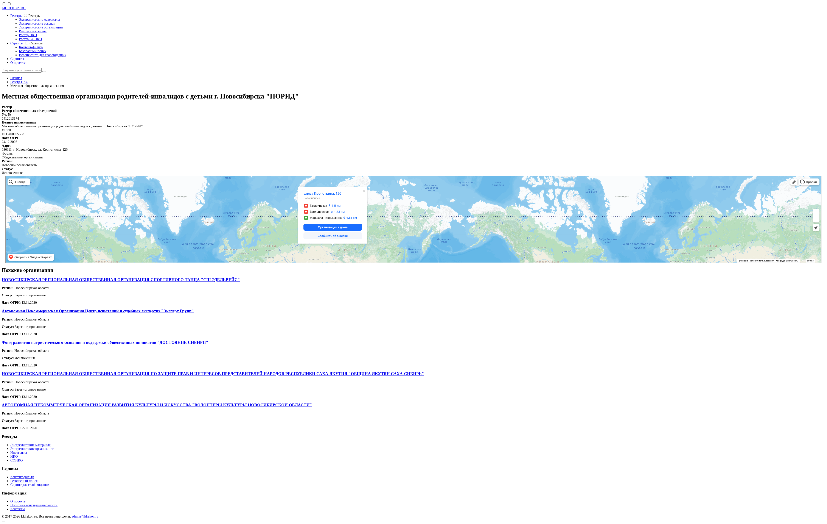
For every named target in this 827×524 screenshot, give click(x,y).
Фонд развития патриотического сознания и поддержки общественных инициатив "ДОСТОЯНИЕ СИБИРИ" (105, 342)
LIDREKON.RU (14, 8)
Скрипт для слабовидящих (30, 484)
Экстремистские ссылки (37, 23)
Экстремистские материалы (39, 19)
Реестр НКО (28, 35)
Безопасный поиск (32, 51)
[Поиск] (44, 71)
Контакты (17, 509)
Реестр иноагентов (33, 31)
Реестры (16, 15)
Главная (16, 78)
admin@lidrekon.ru (85, 516)
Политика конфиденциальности (34, 505)
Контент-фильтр (31, 47)
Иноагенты (18, 452)
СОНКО (16, 460)
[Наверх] (3, 521)
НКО (14, 456)
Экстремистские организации (41, 27)
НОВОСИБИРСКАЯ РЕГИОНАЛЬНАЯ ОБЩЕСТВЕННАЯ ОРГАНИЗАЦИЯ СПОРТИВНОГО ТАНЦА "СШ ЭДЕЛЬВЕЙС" (121, 279)
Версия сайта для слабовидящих (42, 55)
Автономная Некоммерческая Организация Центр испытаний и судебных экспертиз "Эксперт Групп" (98, 311)
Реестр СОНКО (30, 39)
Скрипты (17, 59)
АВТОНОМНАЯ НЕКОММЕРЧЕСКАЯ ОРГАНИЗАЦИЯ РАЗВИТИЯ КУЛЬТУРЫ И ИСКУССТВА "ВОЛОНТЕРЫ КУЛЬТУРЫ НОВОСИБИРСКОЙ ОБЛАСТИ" (157, 405)
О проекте (17, 62)
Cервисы (17, 43)
